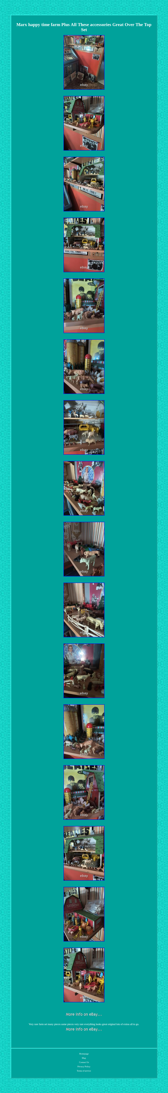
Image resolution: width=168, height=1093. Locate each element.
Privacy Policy (83, 1066)
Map (84, 1058)
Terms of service (84, 1071)
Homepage (84, 1053)
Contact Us (84, 1062)
